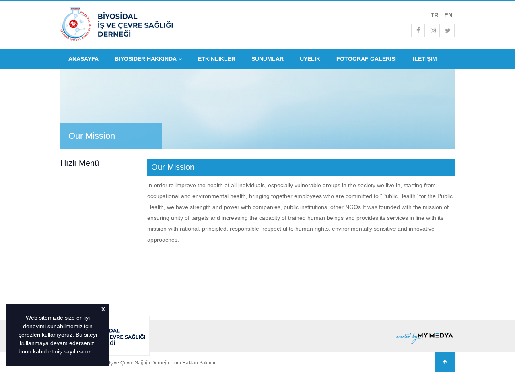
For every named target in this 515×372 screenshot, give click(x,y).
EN (448, 15)
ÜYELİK (310, 59)
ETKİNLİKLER (216, 59)
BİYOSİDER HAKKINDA (146, 59)
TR (435, 15)
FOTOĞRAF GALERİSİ (366, 59)
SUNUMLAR (267, 59)
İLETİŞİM (425, 59)
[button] (95, 352)
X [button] (103, 309)
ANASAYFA (83, 59)
